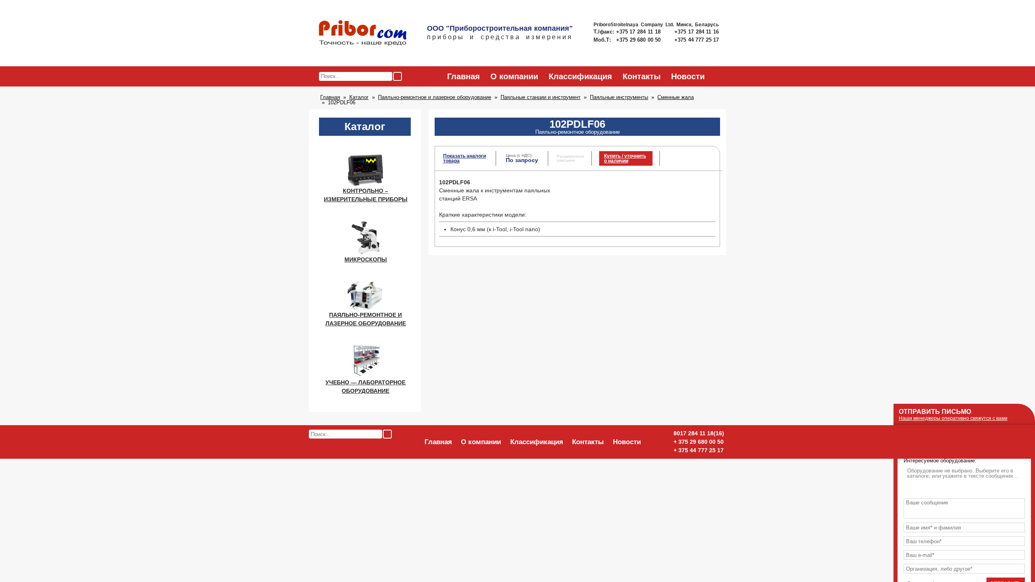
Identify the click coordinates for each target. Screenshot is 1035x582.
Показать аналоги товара (464, 158)
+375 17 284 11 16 (696, 32)
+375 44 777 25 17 (696, 40)
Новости (688, 76)
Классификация (580, 76)
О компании (514, 76)
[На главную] (362, 33)
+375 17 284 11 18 (639, 32)
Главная (463, 76)
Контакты (642, 76)
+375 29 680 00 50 (639, 40)
